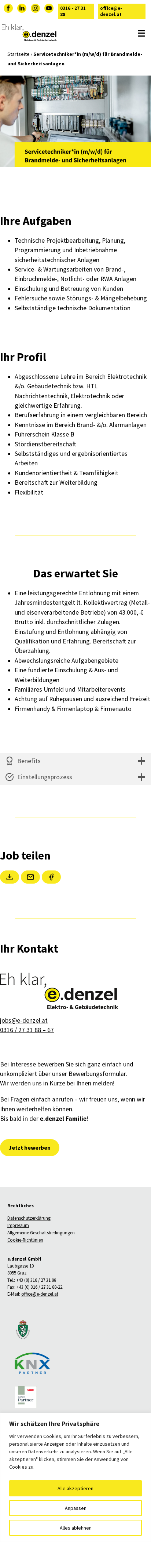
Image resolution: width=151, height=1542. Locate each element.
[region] (75, 1477)
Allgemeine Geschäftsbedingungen (41, 1233)
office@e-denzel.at (111, 11)
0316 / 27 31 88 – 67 (27, 1030)
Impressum (18, 1225)
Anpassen (75, 1508)
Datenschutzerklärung (29, 1218)
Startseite (18, 54)
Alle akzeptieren (75, 1488)
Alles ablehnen (76, 1527)
